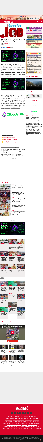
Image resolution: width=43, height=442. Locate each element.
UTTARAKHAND (10, 416)
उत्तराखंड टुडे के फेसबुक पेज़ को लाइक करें (10, 139)
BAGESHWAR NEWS (6, 423)
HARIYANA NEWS (35, 430)
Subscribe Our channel (13, 341)
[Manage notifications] (40, 440)
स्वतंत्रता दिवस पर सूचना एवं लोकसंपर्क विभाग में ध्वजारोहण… (10, 147)
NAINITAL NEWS (17, 421)
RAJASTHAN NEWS (28, 430)
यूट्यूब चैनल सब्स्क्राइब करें (7, 141)
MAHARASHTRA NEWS (19, 430)
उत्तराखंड (13, 238)
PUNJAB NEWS (23, 428)
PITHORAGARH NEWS (25, 421)
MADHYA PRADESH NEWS (9, 430)
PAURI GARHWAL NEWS (34, 421)
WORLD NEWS (30, 423)
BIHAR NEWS (38, 428)
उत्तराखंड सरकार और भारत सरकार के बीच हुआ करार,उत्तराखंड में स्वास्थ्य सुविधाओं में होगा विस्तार (33, 124)
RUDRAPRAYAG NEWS (15, 423)
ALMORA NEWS (35, 418)
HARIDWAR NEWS (24, 423)
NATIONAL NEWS (37, 423)
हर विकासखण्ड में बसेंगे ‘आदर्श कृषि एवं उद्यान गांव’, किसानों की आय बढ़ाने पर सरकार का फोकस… (33, 130)
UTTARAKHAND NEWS (18, 416)
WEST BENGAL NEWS (31, 428)
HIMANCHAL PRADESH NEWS (22, 431)
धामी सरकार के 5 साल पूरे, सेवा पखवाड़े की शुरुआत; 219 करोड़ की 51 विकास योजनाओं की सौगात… (33, 120)
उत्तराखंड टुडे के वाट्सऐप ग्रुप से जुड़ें (9, 137)
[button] (14, 343)
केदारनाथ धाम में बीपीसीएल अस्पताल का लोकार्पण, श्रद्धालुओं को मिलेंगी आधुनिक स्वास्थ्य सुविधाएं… (33, 133)
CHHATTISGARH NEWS (35, 426)
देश (13, 280)
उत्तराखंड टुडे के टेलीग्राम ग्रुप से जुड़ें (9, 142)
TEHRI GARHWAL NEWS (9, 421)
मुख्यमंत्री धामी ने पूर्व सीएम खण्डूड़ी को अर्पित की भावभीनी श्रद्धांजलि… (11, 154)
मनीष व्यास (6, 43)
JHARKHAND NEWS (16, 428)
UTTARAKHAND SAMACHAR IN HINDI (29, 416)
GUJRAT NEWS (27, 426)
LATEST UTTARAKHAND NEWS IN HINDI (13, 418)
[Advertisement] (21, 7)
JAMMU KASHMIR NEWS (7, 428)
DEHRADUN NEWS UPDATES (26, 418)
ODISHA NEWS (21, 426)
